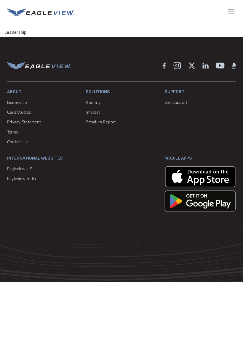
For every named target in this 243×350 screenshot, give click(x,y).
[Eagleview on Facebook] (164, 65)
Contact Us (17, 142)
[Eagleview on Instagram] (177, 65)
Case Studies (19, 112)
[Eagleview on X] (191, 65)
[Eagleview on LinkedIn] (205, 65)
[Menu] (231, 12)
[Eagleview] (40, 12)
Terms (12, 132)
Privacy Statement (24, 122)
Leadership (17, 103)
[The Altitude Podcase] (234, 65)
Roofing (93, 103)
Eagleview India (21, 179)
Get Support (176, 103)
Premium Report (101, 122)
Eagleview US (19, 169)
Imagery (93, 112)
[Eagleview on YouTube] (220, 65)
